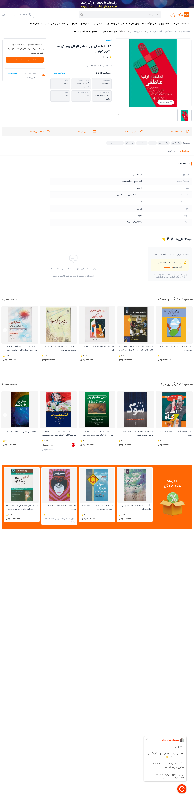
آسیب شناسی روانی (115, 143)
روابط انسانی (163, 143)
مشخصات (184, 151)
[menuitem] (181, 23)
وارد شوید (168, 267)
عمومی (152, 143)
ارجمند (109, 39)
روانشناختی (142, 143)
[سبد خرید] (3, 15)
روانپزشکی (129, 143)
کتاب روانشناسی (94, 65)
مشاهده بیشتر (10, 299)
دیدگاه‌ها (171, 151)
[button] (5, 330)
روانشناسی (176, 143)
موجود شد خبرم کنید (23, 59)
